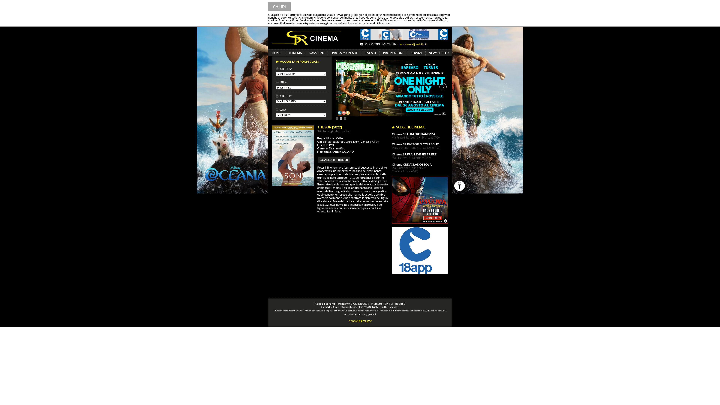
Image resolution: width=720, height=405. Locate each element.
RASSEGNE (317, 53)
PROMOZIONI (393, 53)
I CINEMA (295, 53)
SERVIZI (416, 53)
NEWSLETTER (439, 53)
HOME (276, 53)
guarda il (334, 159)
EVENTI (370, 53)
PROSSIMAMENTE (345, 53)
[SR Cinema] (304, 47)
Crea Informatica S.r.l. (346, 307)
